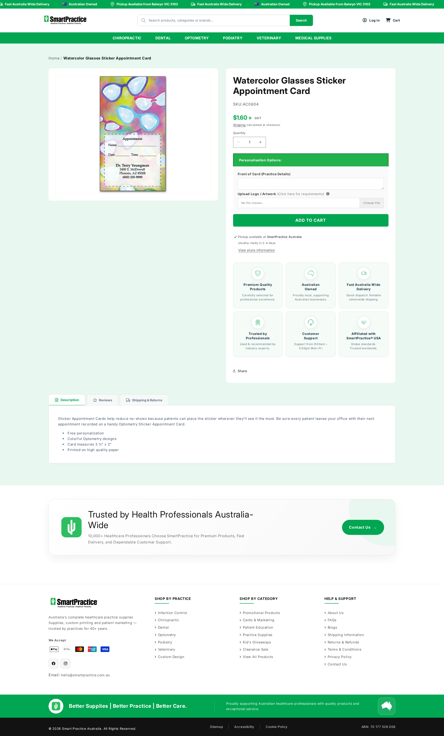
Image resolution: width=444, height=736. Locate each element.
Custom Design (171, 657)
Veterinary (166, 649)
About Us (336, 613)
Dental (163, 627)
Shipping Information (346, 635)
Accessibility (244, 727)
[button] (392, 20)
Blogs (332, 627)
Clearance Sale (255, 649)
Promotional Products (261, 613)
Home (54, 58)
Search (301, 20)
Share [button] (242, 371)
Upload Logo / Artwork (289, 193)
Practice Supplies (258, 635)
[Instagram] (65, 663)
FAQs (332, 620)
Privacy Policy (340, 657)
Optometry (167, 635)
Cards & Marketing (258, 620)
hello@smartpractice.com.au (85, 675)
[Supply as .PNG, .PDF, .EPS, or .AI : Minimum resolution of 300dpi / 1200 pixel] (328, 194)
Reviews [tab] (105, 400)
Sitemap (216, 727)
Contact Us (363, 527)
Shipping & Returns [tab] (147, 400)
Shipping (239, 125)
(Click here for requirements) (300, 194)
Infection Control (172, 613)
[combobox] (209, 20)
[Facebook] (53, 663)
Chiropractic (168, 620)
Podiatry (165, 642)
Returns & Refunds (343, 642)
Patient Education (258, 627)
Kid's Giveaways (257, 642)
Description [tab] (70, 400)
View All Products (258, 657)
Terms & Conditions (344, 649)
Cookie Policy (277, 727)
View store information (256, 250)
